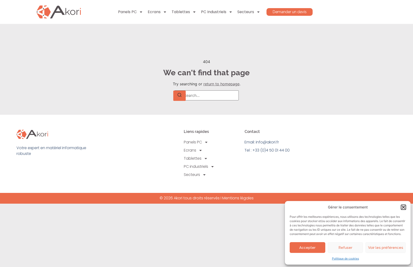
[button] (403, 207)
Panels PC (127, 12)
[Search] (179, 96)
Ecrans (154, 12)
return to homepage (221, 84)
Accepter (307, 247)
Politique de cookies (345, 258)
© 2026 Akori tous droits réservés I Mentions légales (207, 198)
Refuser (345, 247)
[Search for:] (206, 95)
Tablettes (181, 12)
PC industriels (213, 12)
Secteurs (245, 12)
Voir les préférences (385, 247)
